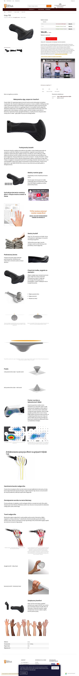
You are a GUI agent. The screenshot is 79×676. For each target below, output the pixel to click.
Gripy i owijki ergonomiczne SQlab (64, 96)
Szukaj (48, 6)
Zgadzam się (55, 668)
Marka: (23, 17)
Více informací (32, 669)
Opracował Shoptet (71, 673)
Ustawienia (23, 673)
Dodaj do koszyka (52, 38)
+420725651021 (26, 664)
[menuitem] (44, 9)
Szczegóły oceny (16, 17)
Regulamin (37, 664)
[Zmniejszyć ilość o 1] (45, 39)
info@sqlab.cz (25, 662)
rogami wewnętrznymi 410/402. (61, 54)
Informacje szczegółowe (45, 85)
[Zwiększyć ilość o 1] (45, 38)
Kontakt (36, 662)
